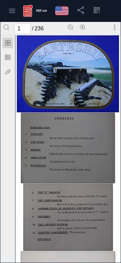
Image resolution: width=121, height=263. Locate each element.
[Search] (6, 27)
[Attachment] (7, 71)
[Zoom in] (82, 27)
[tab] (8, 44)
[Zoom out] (70, 27)
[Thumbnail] (7, 42)
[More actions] (114, 27)
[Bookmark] (7, 57)
